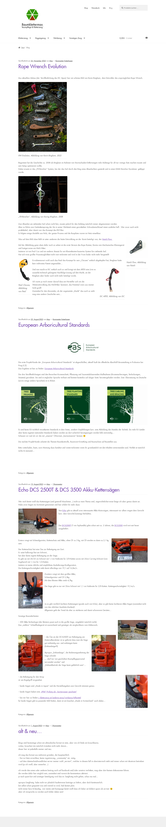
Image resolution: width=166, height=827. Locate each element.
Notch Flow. (107, 239)
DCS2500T (66, 525)
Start (23, 47)
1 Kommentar (56, 725)
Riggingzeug (40, 37)
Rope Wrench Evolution (42, 65)
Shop (86, 8)
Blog (110, 8)
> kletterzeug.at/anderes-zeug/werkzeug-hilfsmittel (59, 697)
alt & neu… (30, 730)
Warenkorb (95, 8)
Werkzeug (57, 37)
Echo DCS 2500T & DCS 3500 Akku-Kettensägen (68, 488)
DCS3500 (118, 525)
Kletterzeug (23, 37)
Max (47, 725)
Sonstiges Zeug (75, 37)
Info (104, 8)
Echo (64, 510)
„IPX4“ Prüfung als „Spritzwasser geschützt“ (59, 691)
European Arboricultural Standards (54, 323)
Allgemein (30, 308)
